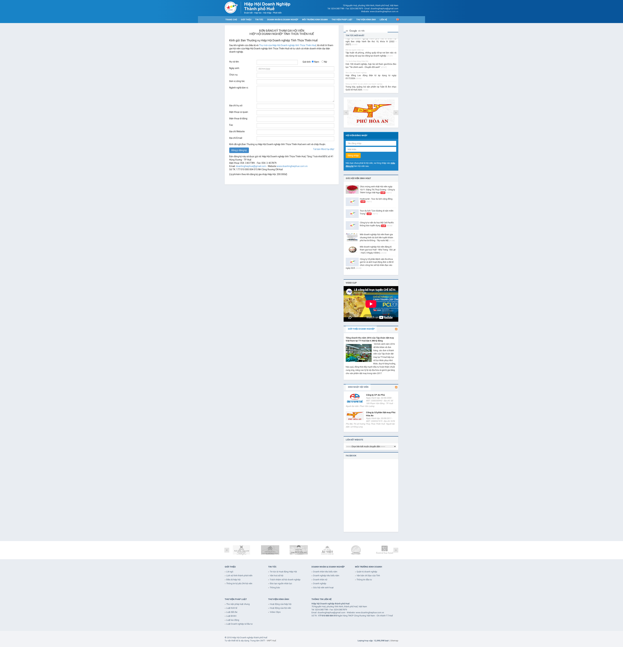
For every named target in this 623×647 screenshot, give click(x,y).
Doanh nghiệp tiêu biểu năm (326, 575)
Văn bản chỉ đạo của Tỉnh (368, 575)
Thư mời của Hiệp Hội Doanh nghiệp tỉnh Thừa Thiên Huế (287, 45)
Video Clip (351, 283)
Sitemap (394, 640)
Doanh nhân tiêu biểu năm (325, 571)
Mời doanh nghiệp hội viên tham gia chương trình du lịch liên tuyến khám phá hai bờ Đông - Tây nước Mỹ (377, 237)
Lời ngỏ (229, 571)
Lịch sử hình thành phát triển (239, 575)
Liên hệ (383, 19)
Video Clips (275, 612)
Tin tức (259, 19)
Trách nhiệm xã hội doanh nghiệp (285, 579)
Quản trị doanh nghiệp (367, 571)
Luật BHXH (231, 616)
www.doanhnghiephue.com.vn (292, 166)
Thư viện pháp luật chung (238, 604)
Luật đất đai (231, 612)
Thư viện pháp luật (342, 19)
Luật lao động (232, 620)
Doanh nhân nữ (320, 579)
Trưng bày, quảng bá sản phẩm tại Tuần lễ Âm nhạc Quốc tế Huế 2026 (371, 79)
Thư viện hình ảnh (366, 19)
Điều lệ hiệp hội (233, 579)
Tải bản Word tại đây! (323, 149)
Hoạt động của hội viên (280, 608)
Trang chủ (231, 19)
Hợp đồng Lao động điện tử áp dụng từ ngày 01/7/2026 (371, 68)
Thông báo (275, 587)
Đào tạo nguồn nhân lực (281, 583)
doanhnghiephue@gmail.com (251, 166)
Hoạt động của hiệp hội (280, 604)
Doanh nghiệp (319, 583)
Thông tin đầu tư (364, 579)
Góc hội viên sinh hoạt (358, 178)
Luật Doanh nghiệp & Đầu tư (239, 624)
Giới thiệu (246, 19)
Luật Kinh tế (231, 608)
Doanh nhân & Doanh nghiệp (282, 19)
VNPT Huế (271, 640)
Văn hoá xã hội (276, 575)
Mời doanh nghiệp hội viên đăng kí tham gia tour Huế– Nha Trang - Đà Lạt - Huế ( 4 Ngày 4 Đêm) (378, 250)
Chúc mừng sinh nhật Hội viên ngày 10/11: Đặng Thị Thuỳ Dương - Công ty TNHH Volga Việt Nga (377, 189)
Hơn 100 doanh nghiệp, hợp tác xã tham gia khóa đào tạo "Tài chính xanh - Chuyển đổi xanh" (371, 56)
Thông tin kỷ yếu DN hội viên (239, 583)
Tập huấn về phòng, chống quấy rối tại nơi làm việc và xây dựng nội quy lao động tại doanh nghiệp (371, 45)
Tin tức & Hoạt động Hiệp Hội (283, 571)
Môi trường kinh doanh (315, 19)
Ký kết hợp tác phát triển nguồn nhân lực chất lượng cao (371, 90)
